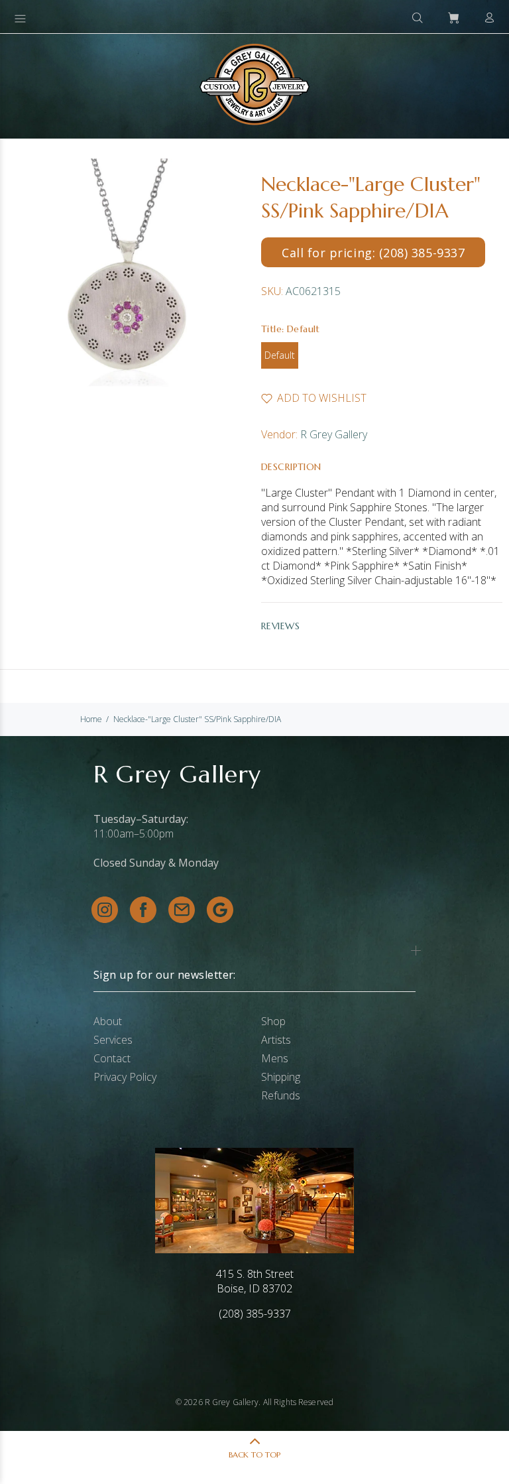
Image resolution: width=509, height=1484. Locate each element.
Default (279, 355)
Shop (273, 1021)
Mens (274, 1058)
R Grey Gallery (333, 434)
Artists (276, 1039)
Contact (112, 1058)
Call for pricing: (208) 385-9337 (373, 253)
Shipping (280, 1077)
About (107, 1021)
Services (113, 1039)
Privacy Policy (124, 1077)
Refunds (280, 1095)
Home (91, 719)
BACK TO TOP (254, 1454)
